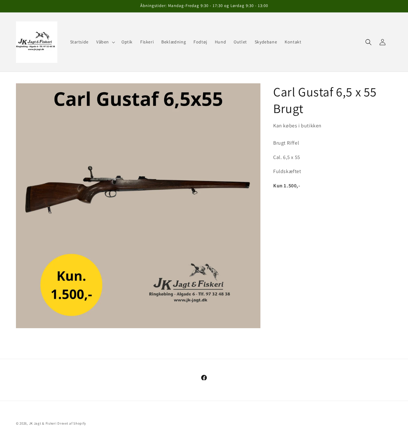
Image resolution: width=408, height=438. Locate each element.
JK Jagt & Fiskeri (43, 423)
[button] (105, 42)
